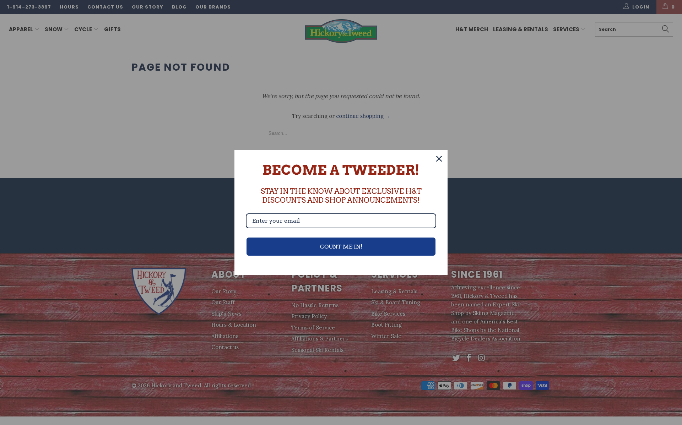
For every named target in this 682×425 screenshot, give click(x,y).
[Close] (439, 158)
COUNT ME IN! (341, 246)
